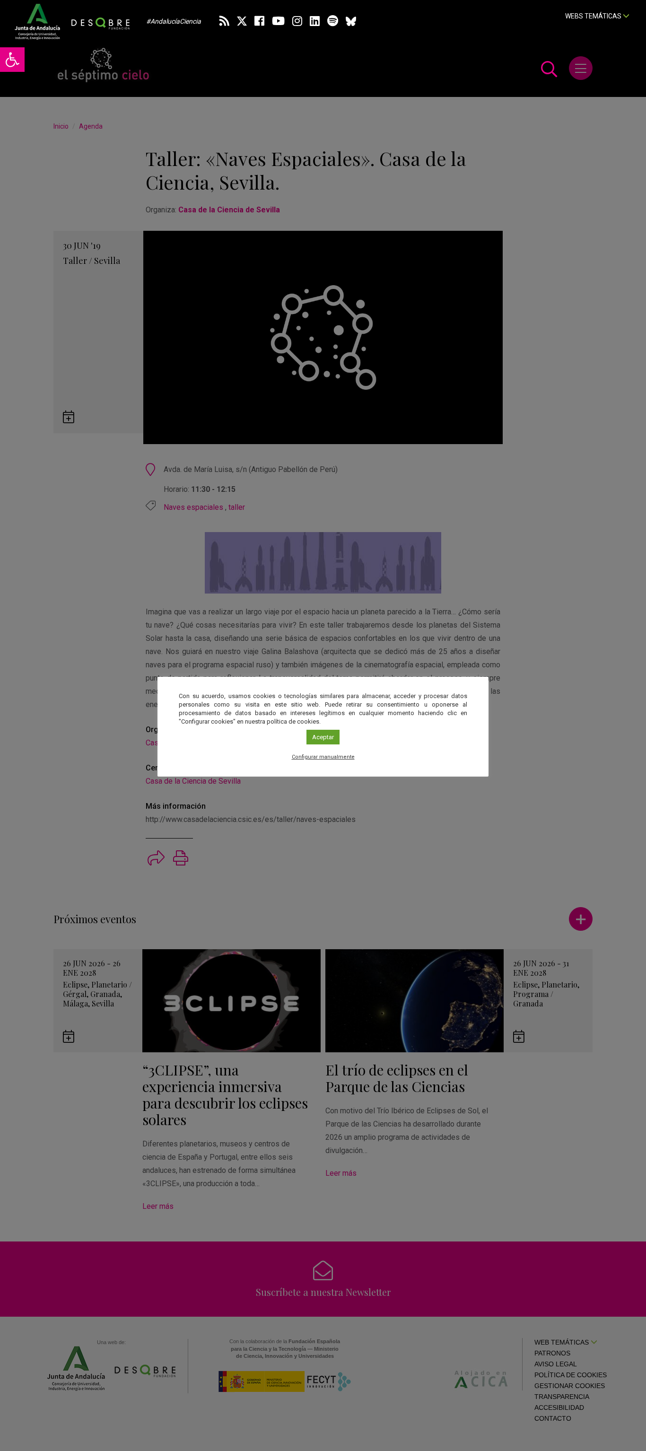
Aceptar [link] (323, 737)
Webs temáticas (594, 16)
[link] (12, 59)
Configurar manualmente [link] (323, 757)
